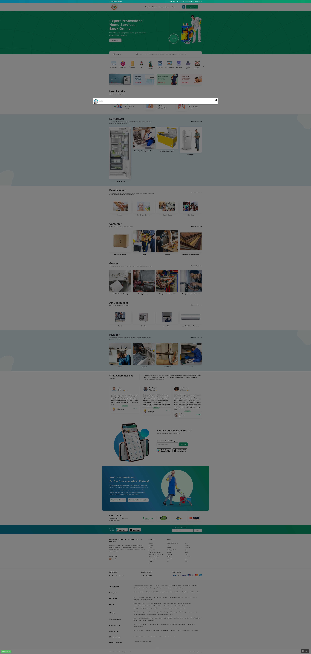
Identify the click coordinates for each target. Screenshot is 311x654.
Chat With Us (6, 651)
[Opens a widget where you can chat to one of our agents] (304, 651)
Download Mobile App (116, 1)
